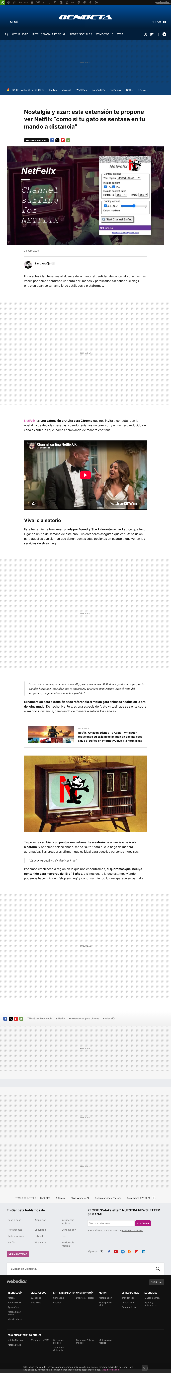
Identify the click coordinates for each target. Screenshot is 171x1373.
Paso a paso (14, 1220)
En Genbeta (83, 728)
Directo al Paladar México (85, 1341)
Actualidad (40, 1220)
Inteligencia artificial (68, 1222)
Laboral (39, 1236)
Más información (110, 1369)
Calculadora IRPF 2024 (138, 1198)
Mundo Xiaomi (15, 1319)
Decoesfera (128, 1302)
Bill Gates (39, 90)
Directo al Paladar (85, 1297)
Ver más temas (18, 1254)
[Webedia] (17, 1281)
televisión (110, 1018)
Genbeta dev (69, 1229)
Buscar (158, 1269)
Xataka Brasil (14, 1344)
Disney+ (142, 90)
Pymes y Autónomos (150, 1303)
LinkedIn (143, 1251)
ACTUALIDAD (19, 34)
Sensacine (58, 1297)
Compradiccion (129, 1307)
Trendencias (128, 1297)
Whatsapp (81, 90)
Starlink (53, 90)
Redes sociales (16, 1236)
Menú (14, 22)
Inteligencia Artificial (68, 1244)
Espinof (57, 1302)
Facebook (158, 34)
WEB (120, 34)
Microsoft (67, 90)
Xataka (11, 1297)
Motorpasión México (105, 1341)
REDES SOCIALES (81, 34)
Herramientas (15, 1229)
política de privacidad (132, 1230)
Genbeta (85, 17)
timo (64, 1236)
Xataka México (15, 1340)
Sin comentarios (38, 140)
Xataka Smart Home (14, 1313)
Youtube (115, 1251)
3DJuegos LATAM (40, 1340)
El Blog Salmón (152, 1297)
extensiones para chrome (85, 1018)
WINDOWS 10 (104, 34)
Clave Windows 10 (80, 1198)
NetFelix (30, 420)
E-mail (68, 140)
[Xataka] (2, 2)
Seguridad (40, 1229)
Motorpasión (105, 1297)
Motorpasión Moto (105, 1303)
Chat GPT (45, 1198)
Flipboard (152, 34)
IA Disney (60, 1198)
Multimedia (46, 1018)
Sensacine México (58, 1341)
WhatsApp (40, 1242)
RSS (129, 1251)
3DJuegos (36, 1297)
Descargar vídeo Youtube (108, 1198)
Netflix (129, 90)
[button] (44, 263)
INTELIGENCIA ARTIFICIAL (49, 34)
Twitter (146, 34)
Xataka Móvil (14, 1302)
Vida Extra (36, 1302)
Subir (154, 1282)
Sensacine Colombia (58, 1348)
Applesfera (13, 1307)
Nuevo (156, 22)
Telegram (164, 34)
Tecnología (115, 90)
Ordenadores (98, 90)
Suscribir (143, 1223)
